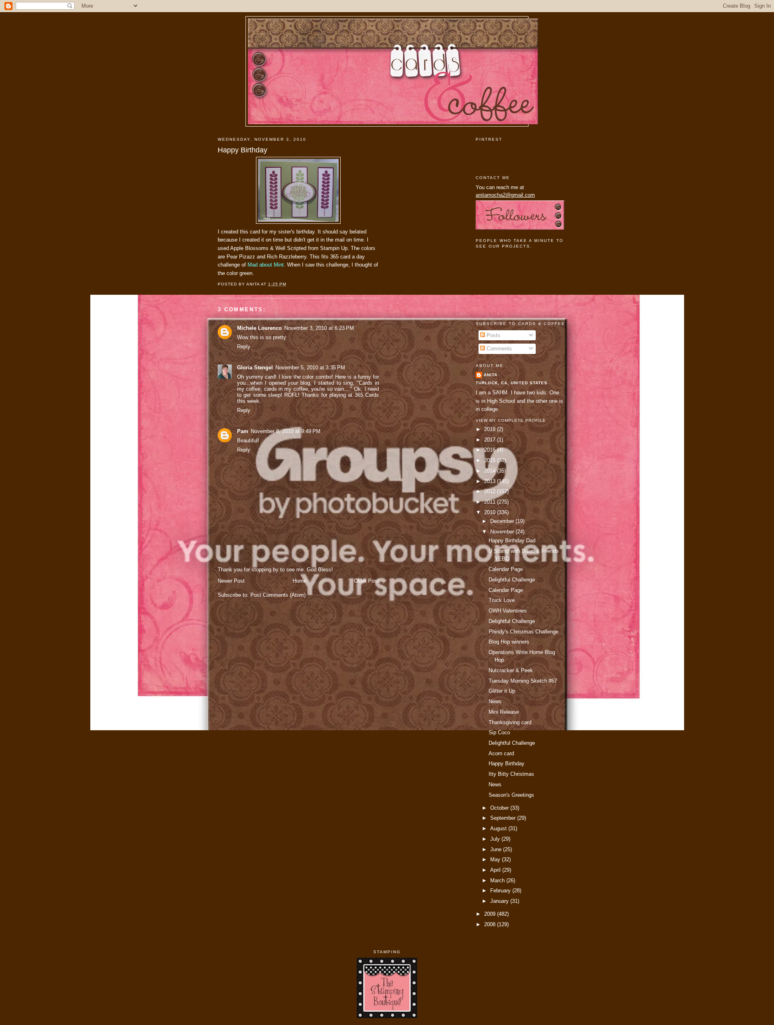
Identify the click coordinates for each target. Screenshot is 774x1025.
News (495, 701)
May (496, 859)
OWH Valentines (508, 611)
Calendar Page (506, 569)
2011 (490, 502)
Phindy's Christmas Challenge (523, 632)
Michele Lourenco (259, 328)
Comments (498, 349)
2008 (490, 924)
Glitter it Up (502, 691)
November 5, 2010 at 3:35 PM (310, 368)
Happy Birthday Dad (512, 541)
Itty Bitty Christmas (511, 774)
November (503, 532)
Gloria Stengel (255, 368)
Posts (492, 335)
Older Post (366, 581)
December (503, 521)
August (499, 828)
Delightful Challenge (512, 580)
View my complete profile (511, 420)
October (500, 808)
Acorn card (501, 753)
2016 (490, 450)
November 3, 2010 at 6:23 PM (319, 328)
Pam (242, 431)
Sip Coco (499, 732)
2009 (490, 914)
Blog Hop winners (509, 642)
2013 (490, 481)
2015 (490, 460)
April (496, 870)
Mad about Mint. (266, 265)
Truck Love (502, 600)
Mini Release (504, 712)
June (496, 849)
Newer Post (231, 581)
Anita (490, 375)
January (500, 901)
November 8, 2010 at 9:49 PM (285, 431)
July (495, 839)
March (498, 880)
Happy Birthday (242, 150)
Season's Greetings (511, 795)
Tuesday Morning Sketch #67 (523, 681)
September (503, 818)
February (501, 891)
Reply (243, 347)
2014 (490, 471)
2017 (490, 440)
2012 (490, 491)
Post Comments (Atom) (278, 595)
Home (299, 581)
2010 (490, 512)
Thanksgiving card (510, 722)
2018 (490, 429)
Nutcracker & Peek (511, 670)
